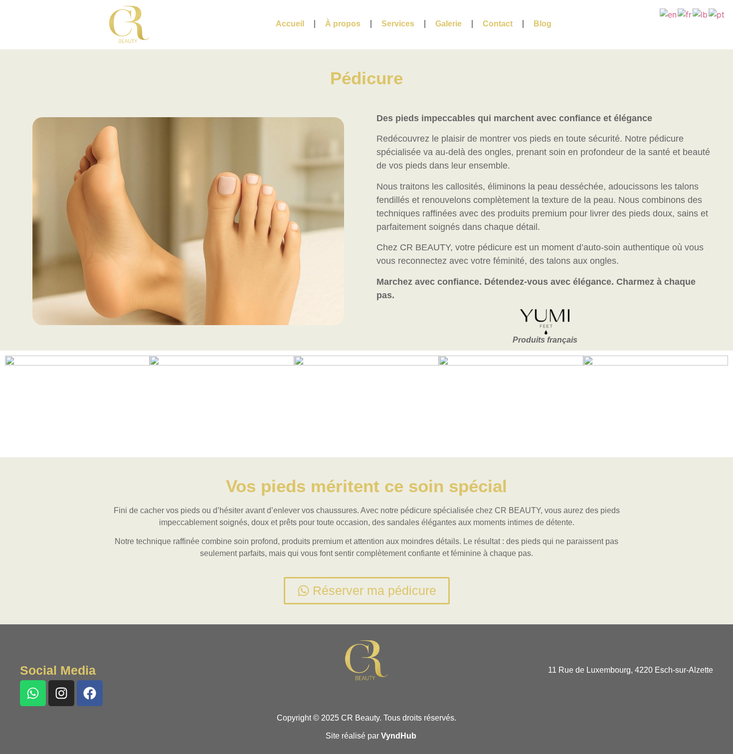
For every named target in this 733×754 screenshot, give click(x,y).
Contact (498, 23)
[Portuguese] (717, 13)
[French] (685, 13)
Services (397, 23)
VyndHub (398, 736)
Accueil (290, 23)
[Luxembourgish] (701, 13)
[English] (669, 13)
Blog (542, 23)
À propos (343, 23)
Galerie (448, 23)
